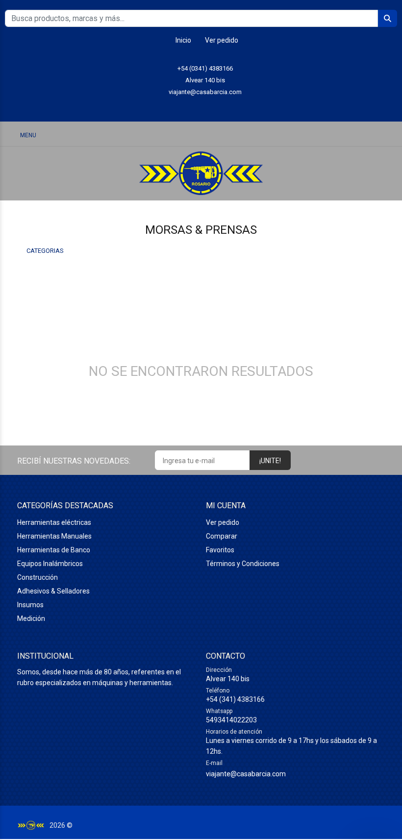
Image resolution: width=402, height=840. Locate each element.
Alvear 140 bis (205, 80)
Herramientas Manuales (54, 536)
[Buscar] (338, 134)
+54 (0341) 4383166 (205, 68)
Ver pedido (221, 40)
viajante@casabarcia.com (205, 92)
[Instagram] (201, 107)
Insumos (30, 605)
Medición (31, 618)
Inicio (183, 40)
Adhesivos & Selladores (53, 591)
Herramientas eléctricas (54, 522)
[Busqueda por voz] (313, 134)
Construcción (37, 577)
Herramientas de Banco (53, 550)
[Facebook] (223, 107)
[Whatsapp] (179, 107)
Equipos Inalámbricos (50, 564)
